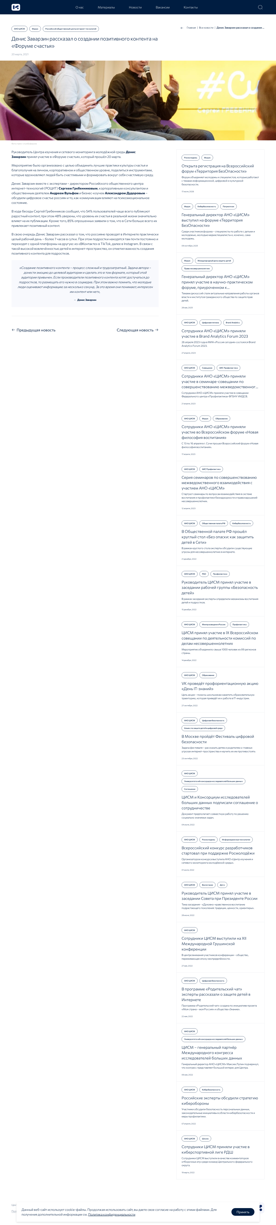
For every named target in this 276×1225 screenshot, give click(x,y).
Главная (191, 27)
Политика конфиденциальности (111, 1214)
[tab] (80, 7)
